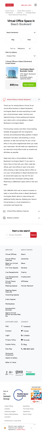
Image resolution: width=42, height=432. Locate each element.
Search (33, 235)
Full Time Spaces (11, 268)
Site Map (8, 349)
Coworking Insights (10, 411)
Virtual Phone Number (10, 282)
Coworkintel (26, 411)
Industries (24, 259)
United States (9, 12)
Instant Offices (8, 406)
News (23, 263)
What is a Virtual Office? (11, 264)
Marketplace (10, 304)
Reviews (24, 268)
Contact (8, 331)
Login (7, 335)
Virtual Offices (10, 254)
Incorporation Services (10, 309)
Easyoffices (26, 406)
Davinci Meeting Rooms (11, 414)
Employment (26, 277)
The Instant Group (28, 409)
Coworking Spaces (12, 295)
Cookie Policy (10, 344)
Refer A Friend (10, 362)
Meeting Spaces (11, 286)
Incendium (7, 417)
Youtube (26, 340)
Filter (29, 40)
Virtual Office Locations (24, 10)
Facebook (26, 326)
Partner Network (27, 286)
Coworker (7, 409)
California (19, 12)
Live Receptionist (11, 272)
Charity (24, 272)
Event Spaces (10, 299)
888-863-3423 (26, 5)
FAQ (6, 326)
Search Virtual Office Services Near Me (13, 313)
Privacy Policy (10, 340)
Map (12, 40)
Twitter (26, 331)
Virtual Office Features (10, 259)
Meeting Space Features (10, 291)
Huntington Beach (31, 12)
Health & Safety (11, 358)
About (23, 254)
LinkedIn (26, 335)
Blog (25, 344)
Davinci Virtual (9, 10)
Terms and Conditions (9, 354)
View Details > (29, 85)
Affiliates (24, 281)
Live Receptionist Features (11, 277)
